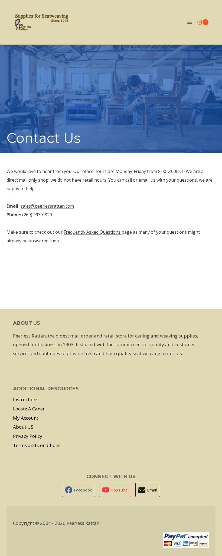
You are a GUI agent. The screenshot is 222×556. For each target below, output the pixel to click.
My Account (25, 418)
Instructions (25, 399)
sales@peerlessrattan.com (47, 206)
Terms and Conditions (36, 445)
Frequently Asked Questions (93, 232)
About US (23, 427)
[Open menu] (189, 22)
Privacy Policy (27, 436)
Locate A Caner (29, 409)
